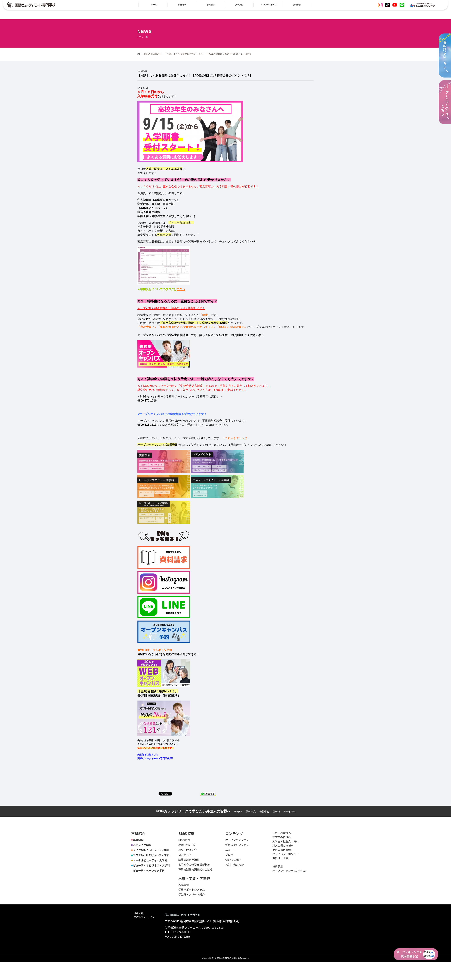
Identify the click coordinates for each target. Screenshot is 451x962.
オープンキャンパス (237, 840)
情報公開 (138, 913)
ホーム (138, 54)
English (238, 811)
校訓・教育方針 (234, 864)
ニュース (230, 850)
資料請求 (277, 866)
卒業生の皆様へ (281, 837)
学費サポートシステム (191, 889)
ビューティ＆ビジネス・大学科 (151, 865)
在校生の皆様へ (281, 833)
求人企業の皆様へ (283, 845)
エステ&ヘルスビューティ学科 (151, 855)
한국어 (276, 811)
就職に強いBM (187, 845)
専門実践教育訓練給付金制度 (195, 869)
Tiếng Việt (289, 811)
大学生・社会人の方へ (285, 841)
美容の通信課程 (281, 850)
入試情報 (183, 884)
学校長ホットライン (144, 917)
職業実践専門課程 (188, 859)
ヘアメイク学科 (142, 845)
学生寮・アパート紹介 (191, 894)
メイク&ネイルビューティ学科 (151, 850)
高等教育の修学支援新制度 (194, 864)
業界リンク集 (280, 858)
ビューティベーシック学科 (149, 870)
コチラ (181, 289)
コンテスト (184, 854)
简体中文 (251, 811)
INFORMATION (152, 54)
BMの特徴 (184, 840)
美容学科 (138, 840)
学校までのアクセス (237, 845)
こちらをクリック (236, 438)
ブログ (229, 854)
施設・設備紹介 (187, 850)
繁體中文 (264, 811)
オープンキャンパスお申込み (289, 870)
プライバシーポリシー (285, 854)
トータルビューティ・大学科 (150, 860)
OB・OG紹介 (233, 859)
